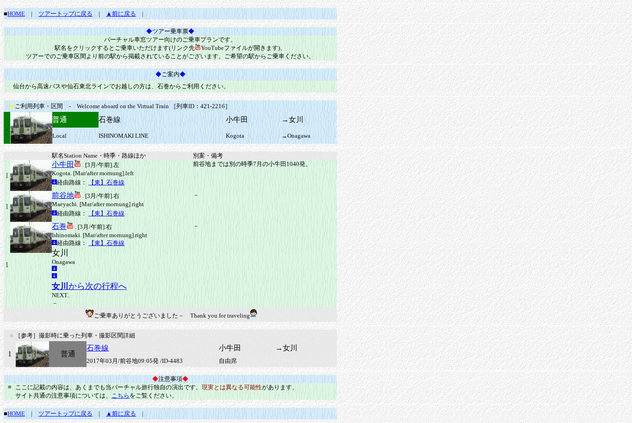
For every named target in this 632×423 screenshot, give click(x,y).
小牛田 (63, 164)
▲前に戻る (121, 13)
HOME (16, 13)
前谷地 (63, 195)
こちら (121, 395)
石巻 (59, 226)
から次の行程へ (89, 286)
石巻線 (98, 348)
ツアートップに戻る (65, 13)
